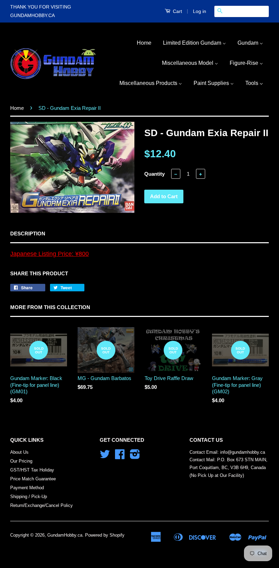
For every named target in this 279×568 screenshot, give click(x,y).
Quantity (154, 174)
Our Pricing (21, 461)
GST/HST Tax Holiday (32, 469)
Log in (199, 11)
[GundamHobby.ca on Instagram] (135, 456)
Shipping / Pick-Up (28, 496)
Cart (176, 11)
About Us (19, 452)
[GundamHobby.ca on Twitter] (105, 456)
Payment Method (27, 487)
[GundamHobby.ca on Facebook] (120, 456)
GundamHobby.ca (64, 535)
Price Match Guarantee (33, 478)
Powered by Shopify (105, 535)
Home (17, 108)
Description (27, 233)
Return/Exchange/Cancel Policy (41, 505)
